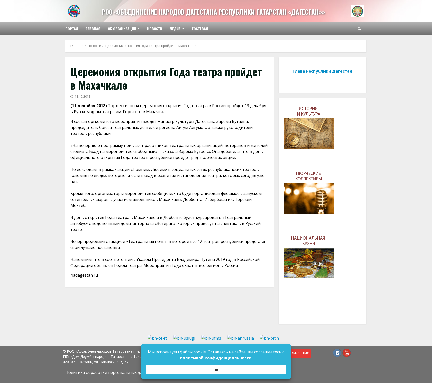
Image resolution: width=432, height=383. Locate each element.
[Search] (359, 29)
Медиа (175, 28)
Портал (72, 28)
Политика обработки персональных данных (109, 372)
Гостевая (200, 28)
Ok (216, 370)
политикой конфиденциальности (216, 358)
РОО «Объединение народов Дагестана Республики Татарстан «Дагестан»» (213, 11)
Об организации (122, 28)
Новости (154, 28)
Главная (93, 28)
